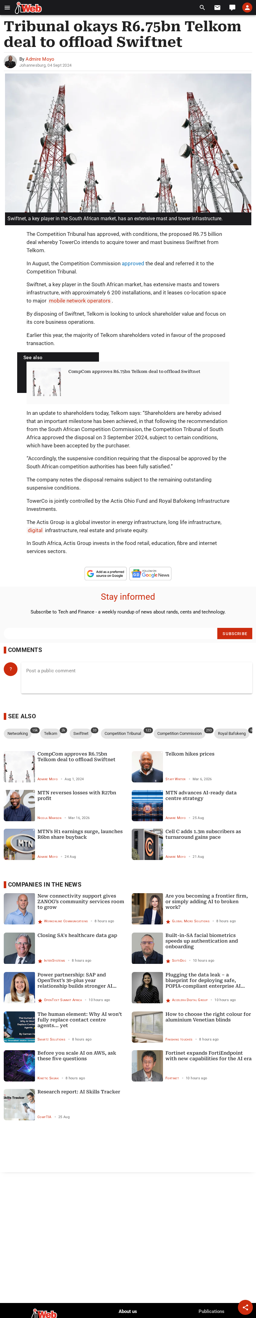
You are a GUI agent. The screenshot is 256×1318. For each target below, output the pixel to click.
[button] (7, 7)
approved (133, 263)
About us (128, 1311)
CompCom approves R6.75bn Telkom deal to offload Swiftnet (134, 371)
